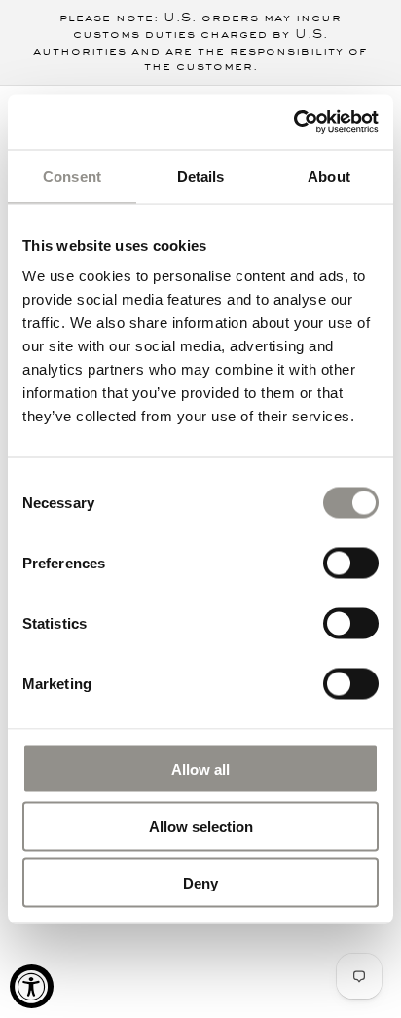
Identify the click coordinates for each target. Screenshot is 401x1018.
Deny (200, 883)
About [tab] (329, 175)
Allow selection (201, 826)
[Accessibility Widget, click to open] (32, 986)
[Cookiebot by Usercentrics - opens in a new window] (293, 122)
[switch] (351, 561)
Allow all (200, 769)
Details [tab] (201, 175)
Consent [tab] (72, 175)
